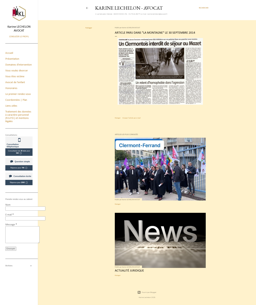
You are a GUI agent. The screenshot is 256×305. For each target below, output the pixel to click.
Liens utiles (11, 106)
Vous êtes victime (14, 76)
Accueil (9, 53)
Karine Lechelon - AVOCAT (129, 8)
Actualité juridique (129, 270)
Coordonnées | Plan (16, 100)
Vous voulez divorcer (16, 70)
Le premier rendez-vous (18, 94)
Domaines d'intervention (18, 65)
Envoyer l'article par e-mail (132, 118)
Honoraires (11, 88)
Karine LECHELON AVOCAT (19, 28)
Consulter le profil (19, 37)
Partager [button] (88, 28)
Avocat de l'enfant (15, 82)
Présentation (12, 59)
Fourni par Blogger (149, 292)
